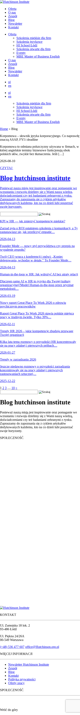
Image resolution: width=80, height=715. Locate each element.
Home (4, 129)
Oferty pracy (16, 683)
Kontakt (13, 27)
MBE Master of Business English (38, 56)
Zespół (12, 16)
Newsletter (15, 23)
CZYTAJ (6, 168)
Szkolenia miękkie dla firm (33, 38)
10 (13, 388)
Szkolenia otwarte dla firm (33, 49)
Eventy (21, 53)
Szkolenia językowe (29, 41)
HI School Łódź (26, 45)
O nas (12, 12)
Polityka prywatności (21, 679)
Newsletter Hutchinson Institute (28, 664)
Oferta (12, 8)
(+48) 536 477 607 (12, 647)
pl (9, 82)
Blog (11, 20)
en (9, 85)
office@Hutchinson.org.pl (42, 647)
